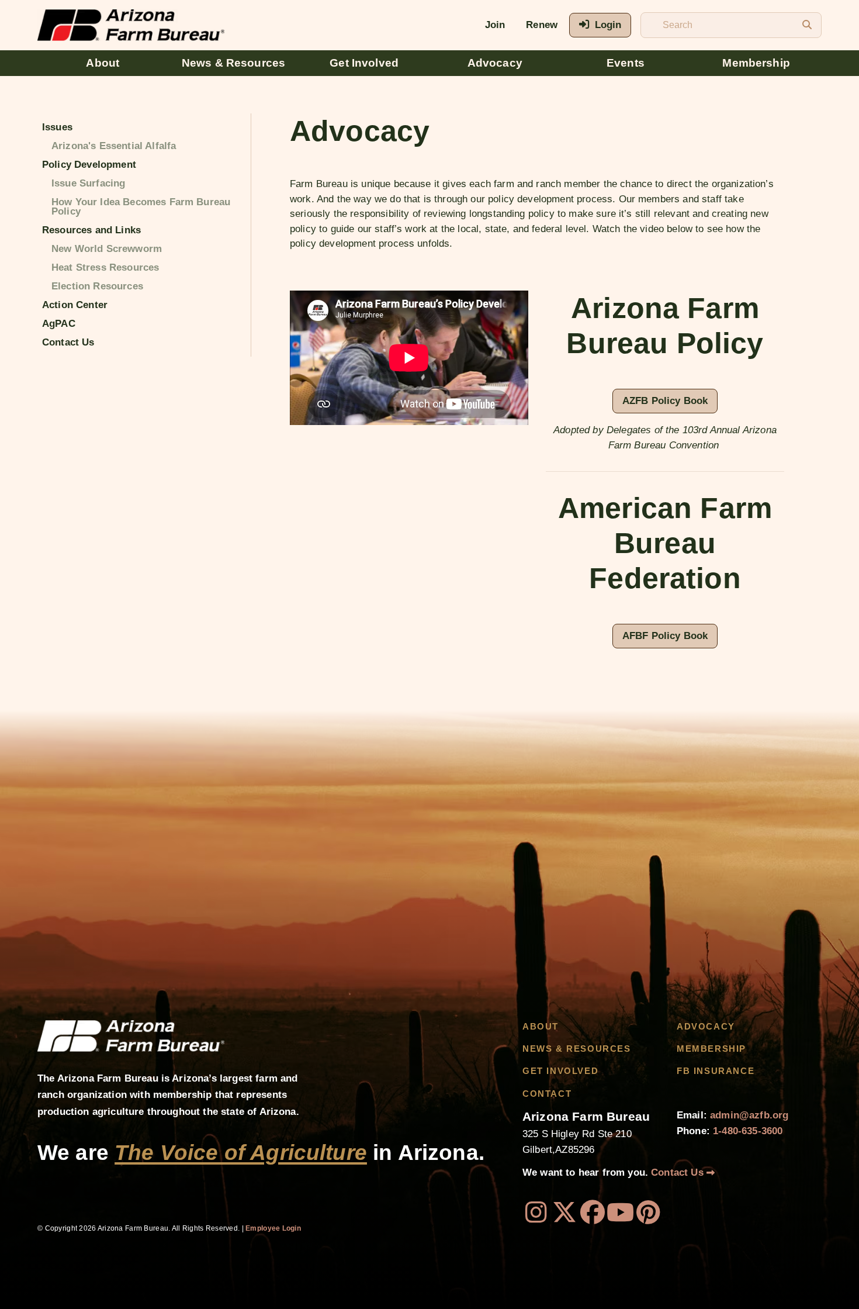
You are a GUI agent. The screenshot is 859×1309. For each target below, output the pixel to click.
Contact (546, 1094)
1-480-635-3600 (747, 1131)
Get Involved (364, 63)
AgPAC (58, 323)
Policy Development (89, 164)
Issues (57, 127)
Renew (541, 24)
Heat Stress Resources (105, 267)
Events (626, 63)
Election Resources (97, 286)
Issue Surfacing (88, 183)
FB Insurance (715, 1071)
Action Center (75, 304)
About (102, 63)
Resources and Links (91, 230)
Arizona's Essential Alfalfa (113, 145)
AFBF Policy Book (665, 635)
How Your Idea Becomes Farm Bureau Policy (140, 206)
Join (495, 24)
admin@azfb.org (749, 1115)
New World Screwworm (106, 248)
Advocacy (494, 63)
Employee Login (273, 1228)
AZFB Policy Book (665, 400)
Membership (756, 63)
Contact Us (68, 342)
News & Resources (234, 63)
